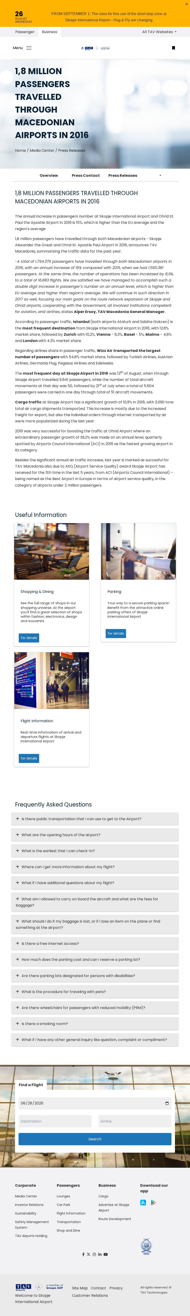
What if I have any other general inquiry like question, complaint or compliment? (94, 1039)
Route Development (114, 1219)
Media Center (42, 150)
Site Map (80, 1288)
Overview (49, 175)
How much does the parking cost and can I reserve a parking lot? (81, 959)
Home (20, 150)
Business (49, 32)
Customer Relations (90, 1295)
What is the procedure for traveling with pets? (64, 991)
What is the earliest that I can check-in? (58, 851)
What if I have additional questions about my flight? (68, 883)
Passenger (25, 32)
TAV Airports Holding (31, 1236)
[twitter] (89, 1254)
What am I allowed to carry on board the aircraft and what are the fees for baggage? (87, 902)
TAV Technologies (154, 1292)
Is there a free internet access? (50, 943)
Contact (98, 1288)
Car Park (63, 1204)
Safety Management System (32, 1225)
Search (95, 1139)
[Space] (95, 48)
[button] (186, 4)
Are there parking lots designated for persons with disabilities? (78, 975)
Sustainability (25, 1213)
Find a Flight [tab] (31, 1085)
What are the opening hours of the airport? (61, 835)
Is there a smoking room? (45, 1023)
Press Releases (122, 175)
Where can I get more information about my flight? (68, 867)
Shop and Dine (68, 1230)
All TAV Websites (158, 32)
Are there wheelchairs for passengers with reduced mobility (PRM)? (85, 1007)
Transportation (69, 1222)
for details (29, 638)
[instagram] (94, 1254)
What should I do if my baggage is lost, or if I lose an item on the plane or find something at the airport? (88, 924)
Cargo (103, 1196)
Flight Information (71, 1213)
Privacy (116, 1288)
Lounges (63, 1196)
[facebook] (83, 1254)
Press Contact (86, 175)
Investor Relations (29, 1204)
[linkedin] (100, 1254)
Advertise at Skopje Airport (113, 1207)
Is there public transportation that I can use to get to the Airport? (81, 819)
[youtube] (105, 1254)
